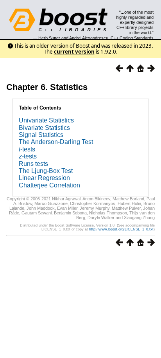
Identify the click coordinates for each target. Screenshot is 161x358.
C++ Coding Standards (132, 38)
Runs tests (33, 163)
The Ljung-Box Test (46, 170)
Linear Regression (44, 178)
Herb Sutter (49, 38)
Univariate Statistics (46, 120)
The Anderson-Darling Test (56, 142)
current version (74, 51)
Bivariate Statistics (44, 127)
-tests (27, 149)
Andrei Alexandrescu (88, 38)
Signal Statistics (41, 134)
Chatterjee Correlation (49, 185)
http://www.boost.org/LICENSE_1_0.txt (121, 229)
